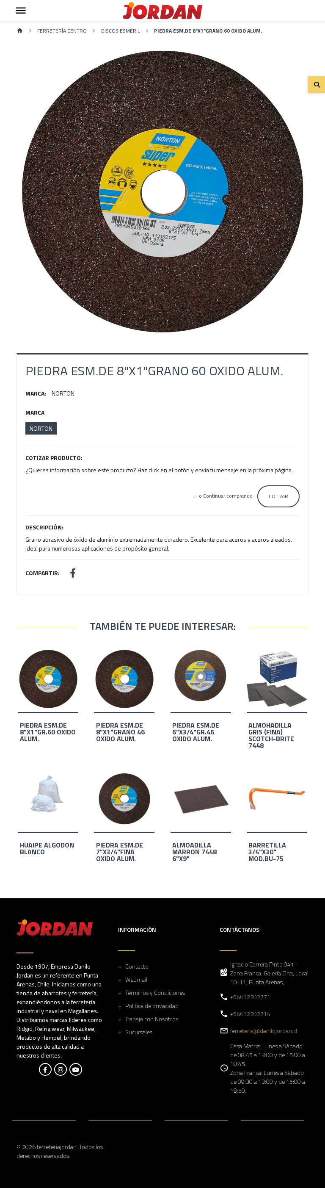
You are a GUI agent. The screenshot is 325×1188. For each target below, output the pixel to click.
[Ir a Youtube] (75, 1069)
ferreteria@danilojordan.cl (263, 1030)
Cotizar (278, 496)
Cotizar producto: (54, 457)
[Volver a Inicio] (20, 31)
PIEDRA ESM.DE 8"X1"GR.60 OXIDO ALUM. (48, 732)
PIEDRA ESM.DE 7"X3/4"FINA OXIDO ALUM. (119, 852)
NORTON (41, 428)
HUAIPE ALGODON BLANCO (47, 848)
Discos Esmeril (120, 31)
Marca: (35, 393)
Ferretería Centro (62, 31)
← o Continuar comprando (223, 496)
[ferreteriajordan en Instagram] (60, 1069)
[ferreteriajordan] (162, 10)
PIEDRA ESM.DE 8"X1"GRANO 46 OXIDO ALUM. (120, 732)
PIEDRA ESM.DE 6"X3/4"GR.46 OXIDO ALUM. (195, 732)
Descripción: (44, 527)
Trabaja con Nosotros (151, 1018)
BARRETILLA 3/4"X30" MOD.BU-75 (267, 852)
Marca (34, 412)
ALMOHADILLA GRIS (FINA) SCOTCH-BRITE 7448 (271, 735)
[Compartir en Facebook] (73, 574)
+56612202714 (250, 1013)
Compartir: (42, 572)
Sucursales (138, 1031)
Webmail (136, 979)
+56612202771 (250, 996)
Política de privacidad (152, 1005)
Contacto (137, 966)
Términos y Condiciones (155, 992)
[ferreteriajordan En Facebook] (45, 1069)
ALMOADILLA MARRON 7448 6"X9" (194, 852)
